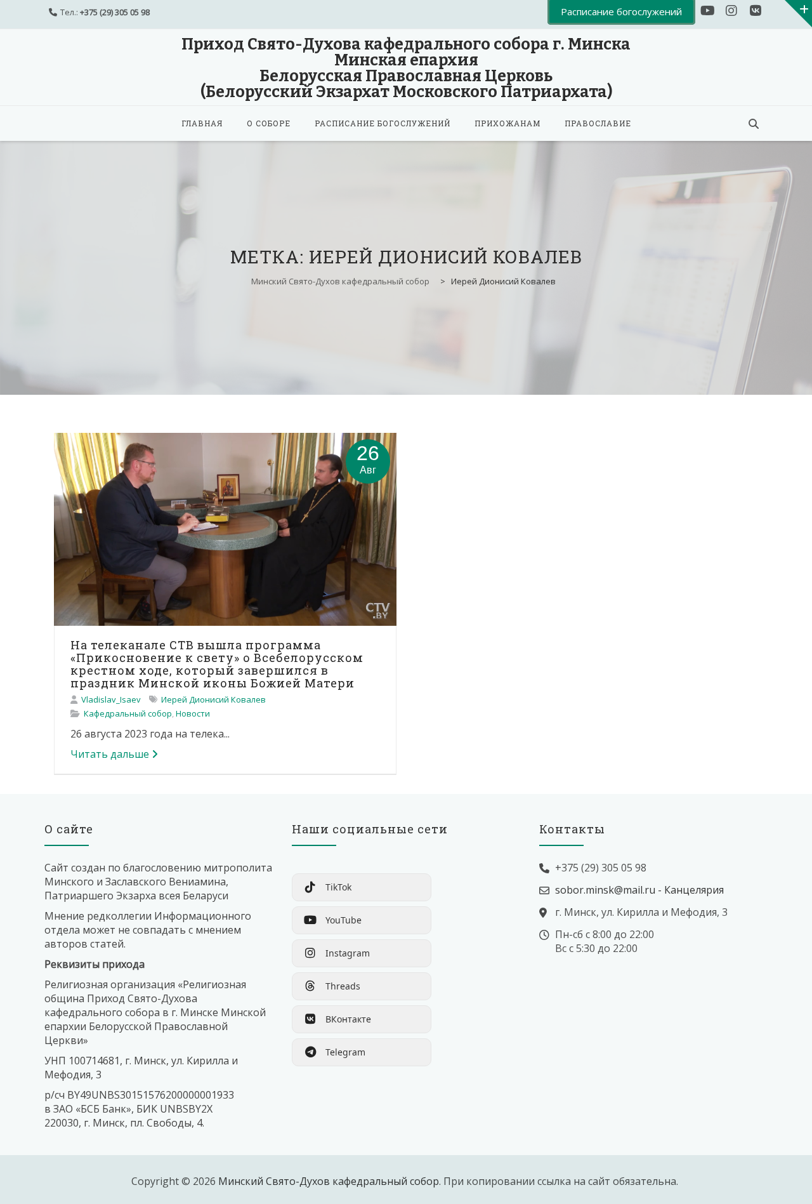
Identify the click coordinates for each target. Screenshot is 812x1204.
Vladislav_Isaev (111, 699)
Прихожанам (507, 123)
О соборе (269, 123)
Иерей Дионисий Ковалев (213, 699)
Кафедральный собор (128, 713)
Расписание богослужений (382, 123)
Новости (193, 713)
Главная (202, 123)
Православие (598, 123)
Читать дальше (109, 754)
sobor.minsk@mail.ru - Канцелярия (639, 890)
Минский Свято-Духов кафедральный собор (328, 1181)
